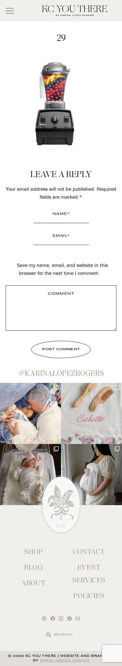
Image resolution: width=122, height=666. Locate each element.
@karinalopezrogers (61, 373)
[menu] (10, 11)
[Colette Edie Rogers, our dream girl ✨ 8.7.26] (30, 474)
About (33, 583)
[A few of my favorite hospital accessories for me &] (91, 413)
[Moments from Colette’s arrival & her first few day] (30, 413)
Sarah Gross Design (64, 660)
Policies (88, 596)
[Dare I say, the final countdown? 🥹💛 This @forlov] (91, 474)
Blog (33, 567)
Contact (89, 552)
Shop (33, 552)
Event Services (88, 573)
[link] (49, 635)
